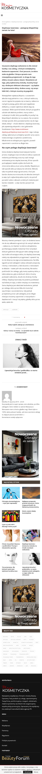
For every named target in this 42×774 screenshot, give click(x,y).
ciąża (30, 636)
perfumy (5, 654)
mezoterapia (27, 648)
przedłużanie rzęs (31, 657)
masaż (4, 648)
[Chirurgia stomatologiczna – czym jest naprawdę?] (11, 493)
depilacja (5, 309)
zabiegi (5, 665)
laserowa (14, 309)
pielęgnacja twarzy (8, 657)
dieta (25, 639)
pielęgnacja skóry (24, 654)
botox (12, 636)
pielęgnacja (13, 654)
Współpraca (6, 726)
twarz (11, 663)
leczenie (24, 645)
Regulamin (5, 735)
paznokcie (24, 651)
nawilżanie (6, 651)
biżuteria (5, 636)
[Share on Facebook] (27, 317)
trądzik (5, 663)
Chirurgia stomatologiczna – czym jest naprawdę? (11, 502)
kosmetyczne (6, 642)
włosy (25, 663)
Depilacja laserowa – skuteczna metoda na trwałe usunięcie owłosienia (29, 547)
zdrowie (12, 665)
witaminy (18, 663)
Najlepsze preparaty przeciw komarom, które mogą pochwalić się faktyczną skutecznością (30, 504)
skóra (10, 660)
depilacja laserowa (16, 639)
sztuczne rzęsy (31, 660)
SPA (15, 660)
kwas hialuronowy (8, 645)
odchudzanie (15, 651)
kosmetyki (15, 642)
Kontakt (4, 745)
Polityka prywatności (9, 740)
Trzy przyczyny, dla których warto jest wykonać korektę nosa (9, 569)
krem (37, 642)
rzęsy (4, 660)
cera (25, 636)
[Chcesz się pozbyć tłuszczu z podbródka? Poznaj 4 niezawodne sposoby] (11, 535)
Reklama (5, 721)
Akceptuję (28, 772)
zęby (27, 665)
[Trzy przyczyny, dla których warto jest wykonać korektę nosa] (11, 559)
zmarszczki (20, 665)
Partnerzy (5, 731)
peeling (32, 651)
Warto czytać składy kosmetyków (29, 512)
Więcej (36, 772)
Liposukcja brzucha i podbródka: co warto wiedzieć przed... (21, 371)
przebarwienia (20, 657)
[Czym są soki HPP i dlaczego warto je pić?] (11, 516)
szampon (21, 660)
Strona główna (6, 22)
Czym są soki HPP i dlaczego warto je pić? (9, 525)
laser (17, 645)
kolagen (31, 639)
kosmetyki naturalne (27, 642)
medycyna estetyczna (15, 648)
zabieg (31, 663)
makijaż (31, 645)
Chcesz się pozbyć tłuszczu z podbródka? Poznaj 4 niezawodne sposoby (11, 546)
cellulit (19, 636)
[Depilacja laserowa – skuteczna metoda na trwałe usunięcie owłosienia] (31, 535)
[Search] (40, 15)
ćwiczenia (33, 665)
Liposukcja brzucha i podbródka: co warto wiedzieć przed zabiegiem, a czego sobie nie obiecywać (31, 571)
